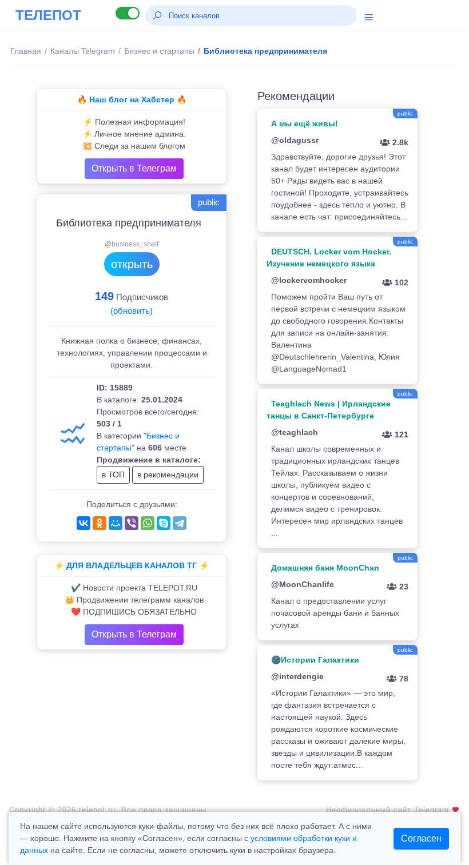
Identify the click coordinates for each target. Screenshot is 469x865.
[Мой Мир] (115, 523)
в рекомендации (167, 474)
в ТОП (113, 474)
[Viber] (131, 523)
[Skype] (163, 523)
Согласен (421, 838)
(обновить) (131, 311)
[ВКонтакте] (83, 523)
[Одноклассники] (99, 523)
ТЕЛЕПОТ (48, 15)
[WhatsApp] (147, 523)
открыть (132, 264)
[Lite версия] (128, 13)
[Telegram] (179, 523)
